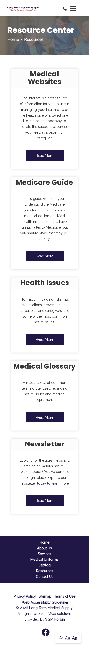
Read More (44, 156)
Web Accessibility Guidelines (45, 602)
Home (13, 39)
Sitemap (45, 596)
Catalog (44, 565)
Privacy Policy (25, 596)
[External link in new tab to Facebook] (45, 632)
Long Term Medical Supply (51, 608)
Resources (34, 39)
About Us (44, 548)
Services (44, 554)
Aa (61, 638)
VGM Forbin (55, 619)
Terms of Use (64, 596)
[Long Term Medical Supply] (25, 9)
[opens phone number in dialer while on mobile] (66, 9)
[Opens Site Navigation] (76, 9)
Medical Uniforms (44, 559)
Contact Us (44, 577)
